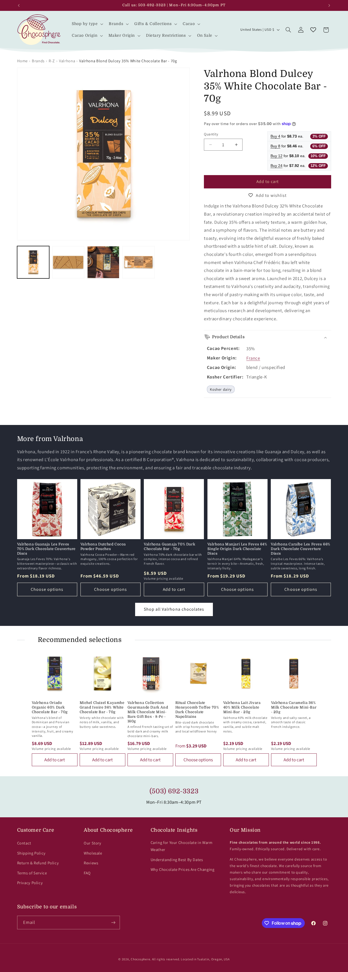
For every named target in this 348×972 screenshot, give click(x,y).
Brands (38, 60)
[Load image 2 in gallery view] (68, 262)
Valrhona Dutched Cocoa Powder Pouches (103, 546)
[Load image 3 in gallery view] (103, 262)
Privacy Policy (30, 882)
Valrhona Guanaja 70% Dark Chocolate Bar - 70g (169, 546)
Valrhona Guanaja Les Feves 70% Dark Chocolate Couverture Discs (46, 548)
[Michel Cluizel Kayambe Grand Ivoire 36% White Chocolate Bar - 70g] (102, 673)
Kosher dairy (221, 389)
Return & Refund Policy (38, 862)
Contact (24, 843)
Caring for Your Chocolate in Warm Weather (182, 846)
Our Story (92, 843)
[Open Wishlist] (313, 30)
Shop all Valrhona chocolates (174, 609)
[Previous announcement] (19, 5)
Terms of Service (32, 872)
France (253, 358)
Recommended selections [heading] (80, 640)
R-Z (52, 60)
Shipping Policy (31, 853)
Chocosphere (140, 959)
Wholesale (93, 853)
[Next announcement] (329, 5)
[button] (86, 24)
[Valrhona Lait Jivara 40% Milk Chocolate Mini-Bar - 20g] (246, 673)
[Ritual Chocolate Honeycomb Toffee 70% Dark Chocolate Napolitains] (198, 673)
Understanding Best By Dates (177, 859)
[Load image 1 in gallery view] (33, 262)
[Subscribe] (113, 922)
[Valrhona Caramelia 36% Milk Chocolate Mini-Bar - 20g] (294, 673)
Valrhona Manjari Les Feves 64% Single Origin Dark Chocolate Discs (237, 548)
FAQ (87, 872)
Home (22, 60)
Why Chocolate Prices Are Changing (183, 869)
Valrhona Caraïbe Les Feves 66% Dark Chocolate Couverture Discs (300, 548)
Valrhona (67, 60)
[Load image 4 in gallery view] (138, 262)
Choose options (47, 589)
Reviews (91, 862)
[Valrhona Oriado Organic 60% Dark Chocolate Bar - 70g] (54, 673)
